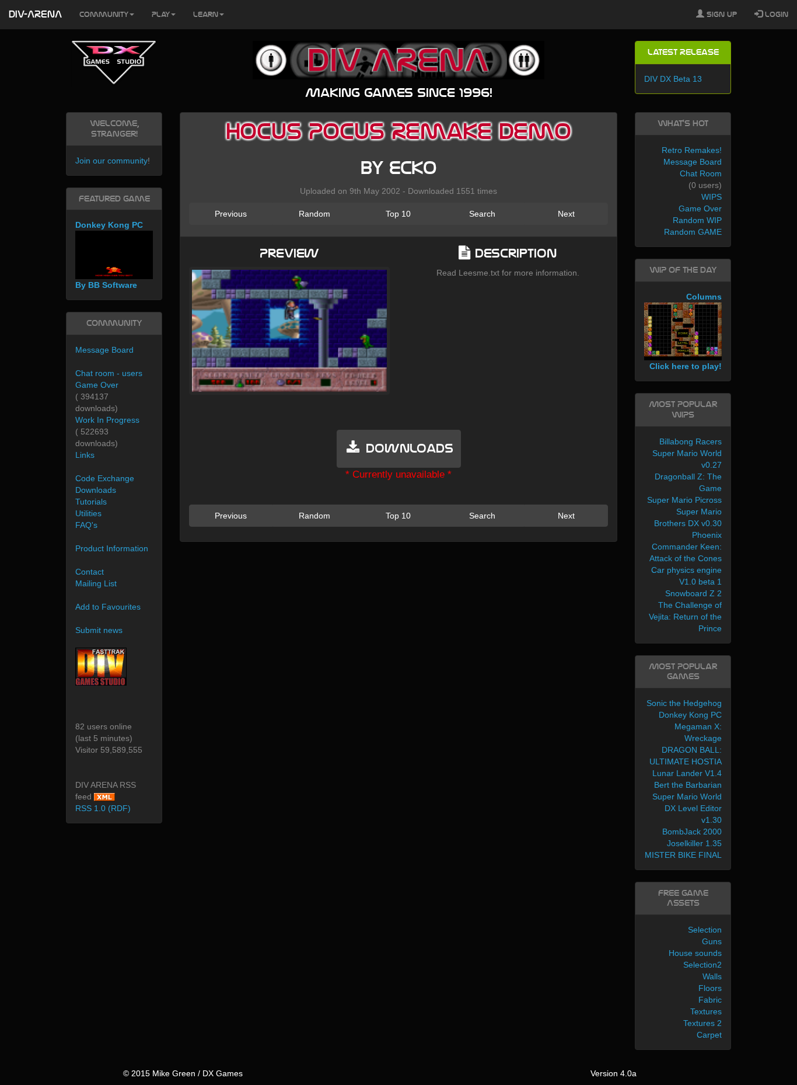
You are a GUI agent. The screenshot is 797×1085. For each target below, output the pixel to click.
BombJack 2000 (692, 831)
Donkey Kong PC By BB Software (109, 255)
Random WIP (697, 220)
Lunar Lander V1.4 (687, 773)
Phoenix (707, 535)
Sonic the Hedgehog (684, 703)
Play (161, 15)
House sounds (695, 953)
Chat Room (701, 173)
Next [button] (566, 213)
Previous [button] (231, 213)
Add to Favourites (108, 606)
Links (85, 455)
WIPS (711, 196)
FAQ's (86, 525)
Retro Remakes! (692, 150)
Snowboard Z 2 (693, 593)
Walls (712, 976)
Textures (706, 1011)
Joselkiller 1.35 (694, 843)
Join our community (111, 160)
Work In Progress (107, 420)
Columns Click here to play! (685, 331)
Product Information (111, 548)
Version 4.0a (613, 1073)
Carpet (709, 1034)
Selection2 (702, 964)
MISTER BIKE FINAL (683, 855)
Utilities (88, 513)
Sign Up (720, 15)
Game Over (96, 385)
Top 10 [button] (398, 213)
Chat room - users (108, 373)
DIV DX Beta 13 (673, 79)
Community (103, 15)
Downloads (95, 490)
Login (775, 15)
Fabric (710, 999)
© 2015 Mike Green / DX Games (183, 1073)
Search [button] (482, 213)
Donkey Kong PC (690, 714)
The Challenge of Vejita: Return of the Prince (685, 616)
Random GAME (693, 232)
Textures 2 (702, 1023)
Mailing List (96, 583)
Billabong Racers (690, 441)
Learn (205, 15)
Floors (710, 988)
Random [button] (314, 213)
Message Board (104, 349)
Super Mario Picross (684, 500)
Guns (712, 941)
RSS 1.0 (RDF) (103, 808)
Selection (705, 929)
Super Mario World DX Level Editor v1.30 (687, 808)
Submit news (99, 630)
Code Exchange (104, 478)
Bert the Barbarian (688, 785)
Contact (89, 571)
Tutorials (91, 501)
